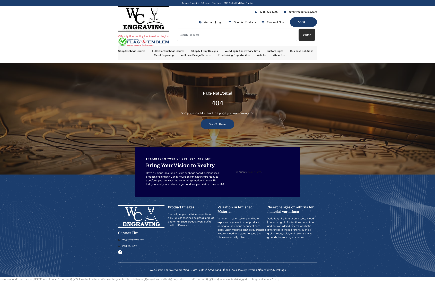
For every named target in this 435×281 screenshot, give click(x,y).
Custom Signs (275, 51)
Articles (261, 55)
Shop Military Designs (204, 51)
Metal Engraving (164, 55)
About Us (279, 55)
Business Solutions (301, 51)
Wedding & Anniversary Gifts (242, 51)
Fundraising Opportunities (234, 55)
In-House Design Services (196, 55)
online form (254, 171)
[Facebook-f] (120, 252)
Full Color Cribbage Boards (168, 51)
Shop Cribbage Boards (131, 51)
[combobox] (237, 35)
